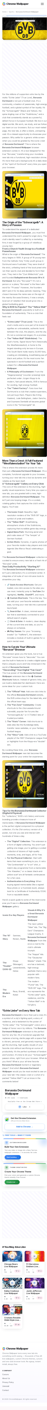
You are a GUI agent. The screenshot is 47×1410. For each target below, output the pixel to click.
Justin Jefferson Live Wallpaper (34, 1292)
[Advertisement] (23, 66)
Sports (11, 12)
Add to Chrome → (24, 1127)
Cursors (5, 1374)
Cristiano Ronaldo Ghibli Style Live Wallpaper (12, 1319)
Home (4, 12)
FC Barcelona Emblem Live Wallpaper (32, 1265)
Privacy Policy (8, 1382)
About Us (6, 1378)
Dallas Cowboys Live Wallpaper (11, 1292)
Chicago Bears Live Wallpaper (11, 1265)
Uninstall (5, 1386)
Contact (5, 1390)
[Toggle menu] (42, 4)
